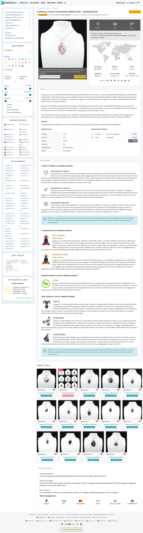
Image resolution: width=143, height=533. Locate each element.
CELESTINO (25, 180)
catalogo (41, 8)
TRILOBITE (10, 248)
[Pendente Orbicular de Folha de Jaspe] (125, 80)
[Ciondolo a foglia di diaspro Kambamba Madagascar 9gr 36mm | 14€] (47, 442)
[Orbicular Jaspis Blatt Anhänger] (115, 80)
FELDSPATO (10, 203)
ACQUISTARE (135, 12)
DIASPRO (9, 188)
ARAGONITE (10, 246)
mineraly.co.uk (43, 520)
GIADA (24, 206)
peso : (6, 92)
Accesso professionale (85, 514)
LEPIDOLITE (10, 213)
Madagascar (115, 76)
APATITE (9, 173)
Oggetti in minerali (13, 20)
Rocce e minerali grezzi (14, 12)
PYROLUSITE (10, 221)
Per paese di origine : (23, 77)
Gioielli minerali (12, 25)
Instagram (61, 517)
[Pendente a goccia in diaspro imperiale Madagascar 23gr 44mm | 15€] (46, 378)
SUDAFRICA (10, 154)
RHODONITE (25, 228)
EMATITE (9, 200)
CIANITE (9, 185)
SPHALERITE (25, 241)
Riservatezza (53, 514)
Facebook (52, 517)
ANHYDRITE (25, 170)
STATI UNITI (26, 152)
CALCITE (24, 175)
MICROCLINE (11, 216)
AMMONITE (10, 170)
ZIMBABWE (26, 154)
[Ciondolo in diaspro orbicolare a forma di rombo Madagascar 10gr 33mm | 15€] (116, 442)
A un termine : (9, 69)
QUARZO (24, 221)
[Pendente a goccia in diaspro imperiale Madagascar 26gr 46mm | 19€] (93, 442)
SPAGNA (25, 134)
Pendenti (56, 8)
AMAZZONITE (26, 165)
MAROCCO (10, 142)
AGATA (9, 165)
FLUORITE (25, 203)
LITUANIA (25, 139)
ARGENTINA (26, 124)
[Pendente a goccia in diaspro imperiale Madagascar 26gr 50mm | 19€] (110, 378)
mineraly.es (80, 520)
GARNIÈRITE (10, 206)
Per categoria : (8, 50)
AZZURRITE (25, 246)
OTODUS (9, 218)
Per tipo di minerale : (8, 77)
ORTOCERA (25, 216)
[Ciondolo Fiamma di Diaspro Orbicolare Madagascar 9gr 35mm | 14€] (68, 410)
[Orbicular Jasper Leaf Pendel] (129, 80)
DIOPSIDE (9, 198)
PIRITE (24, 218)
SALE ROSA (25, 233)
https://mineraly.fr (101, 517)
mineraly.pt (102, 520)
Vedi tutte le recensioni (23, 298)
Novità (8, 33)
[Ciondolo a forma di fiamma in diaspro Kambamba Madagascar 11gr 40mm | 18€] (70, 442)
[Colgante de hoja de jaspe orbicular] (118, 80)
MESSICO (9, 147)
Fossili (9, 23)
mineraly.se (114, 520)
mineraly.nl (91, 520)
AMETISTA (25, 168)
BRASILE (10, 129)
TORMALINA (10, 243)
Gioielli (48, 8)
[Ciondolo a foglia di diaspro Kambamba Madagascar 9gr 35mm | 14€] (110, 410)
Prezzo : (7, 86)
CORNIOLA (25, 185)
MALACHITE (25, 213)
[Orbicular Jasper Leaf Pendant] (111, 80)
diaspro (42, 390)
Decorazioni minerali (14, 15)
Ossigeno (98, 134)
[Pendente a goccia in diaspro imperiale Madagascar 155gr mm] (68, 378)
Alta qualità (10, 35)
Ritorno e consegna (71, 514)
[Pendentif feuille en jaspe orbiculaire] (108, 80)
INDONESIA (10, 139)
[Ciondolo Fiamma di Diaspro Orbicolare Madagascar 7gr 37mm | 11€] (89, 378)
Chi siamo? (61, 514)
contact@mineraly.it (86, 517)
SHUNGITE (25, 238)
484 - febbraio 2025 (132, 76)
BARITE (24, 173)
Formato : (7, 98)
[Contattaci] (65, 3)
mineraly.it (69, 520)
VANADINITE (25, 243)
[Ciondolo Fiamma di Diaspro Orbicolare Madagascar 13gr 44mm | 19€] (89, 410)
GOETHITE (10, 208)
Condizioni (32, 514)
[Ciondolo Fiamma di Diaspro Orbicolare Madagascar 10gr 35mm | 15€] (132, 378)
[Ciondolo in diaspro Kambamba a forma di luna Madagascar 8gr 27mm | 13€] (46, 410)
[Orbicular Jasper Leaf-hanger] (122, 80)
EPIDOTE (24, 200)
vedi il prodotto (46, 396)
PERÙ (24, 147)
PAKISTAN (10, 149)
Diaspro (131, 69)
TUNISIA (9, 152)
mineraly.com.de (56, 520)
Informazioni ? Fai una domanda (50, 76)
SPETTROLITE (10, 241)
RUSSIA (25, 149)
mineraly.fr (31, 520)
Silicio (97, 137)
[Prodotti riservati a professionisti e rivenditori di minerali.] (76, 390)
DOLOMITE (25, 198)
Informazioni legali (42, 514)
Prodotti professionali (15, 38)
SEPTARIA (9, 238)
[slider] (6, 89)
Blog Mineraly (42, 517)
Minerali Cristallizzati (15, 17)
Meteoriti (9, 28)
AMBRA (9, 168)
